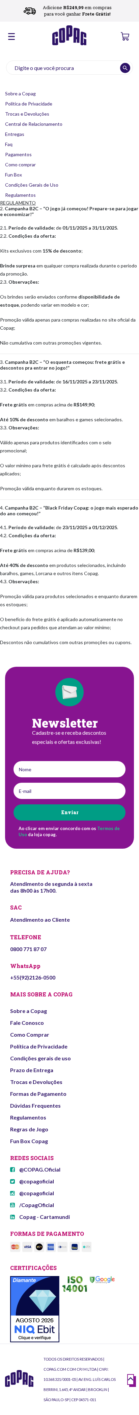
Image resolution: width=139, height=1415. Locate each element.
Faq (8, 144)
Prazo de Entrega (31, 1070)
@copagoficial (36, 1181)
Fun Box (13, 175)
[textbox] (69, 68)
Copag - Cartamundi (44, 1216)
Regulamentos (20, 195)
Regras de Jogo (29, 1129)
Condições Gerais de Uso (31, 185)
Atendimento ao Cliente (40, 919)
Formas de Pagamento (38, 1093)
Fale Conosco (27, 1022)
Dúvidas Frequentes (35, 1105)
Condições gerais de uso (40, 1058)
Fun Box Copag (29, 1141)
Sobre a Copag (20, 93)
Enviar (69, 812)
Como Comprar (29, 1034)
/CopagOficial (36, 1205)
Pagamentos (18, 154)
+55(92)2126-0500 (32, 977)
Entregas (14, 134)
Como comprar (20, 164)
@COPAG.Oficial (39, 1169)
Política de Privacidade (28, 104)
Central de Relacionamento (33, 124)
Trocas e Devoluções (27, 114)
